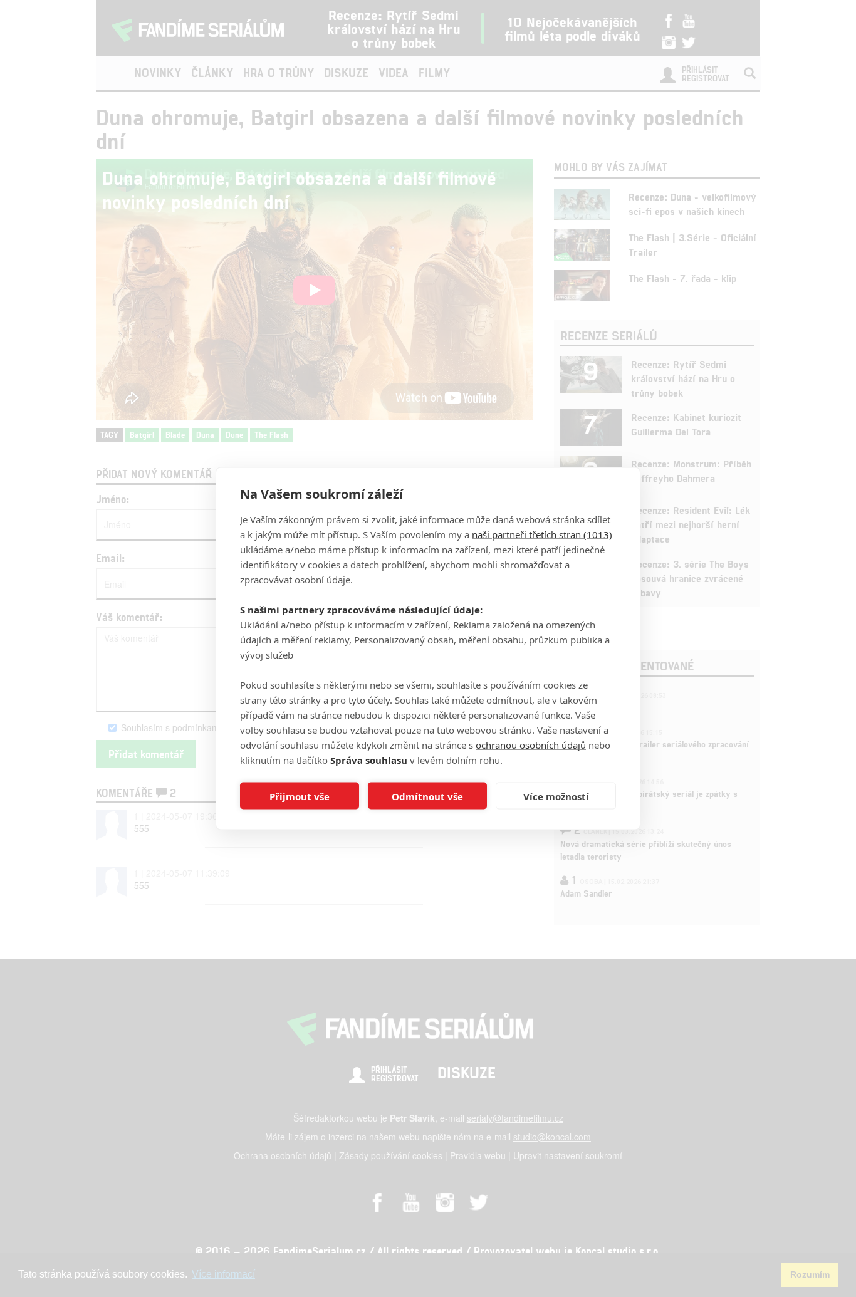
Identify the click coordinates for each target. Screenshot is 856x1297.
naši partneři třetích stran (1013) (542, 534)
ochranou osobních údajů (531, 745)
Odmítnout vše (427, 795)
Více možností (556, 795)
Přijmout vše (299, 795)
